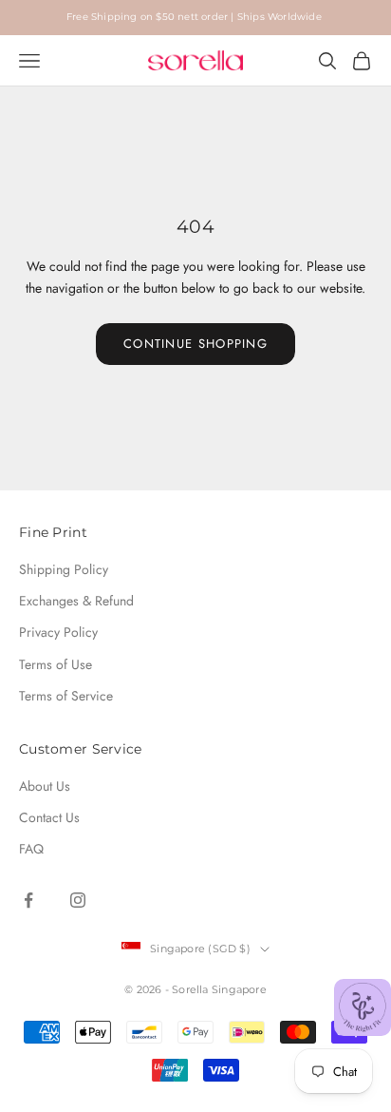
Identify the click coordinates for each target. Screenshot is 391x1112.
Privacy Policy (58, 632)
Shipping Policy (63, 569)
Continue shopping (195, 344)
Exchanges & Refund (76, 600)
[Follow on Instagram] (77, 900)
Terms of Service (66, 695)
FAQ (31, 848)
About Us (44, 786)
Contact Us (49, 817)
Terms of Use (55, 664)
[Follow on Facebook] (28, 900)
